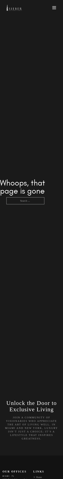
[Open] (54, 8)
